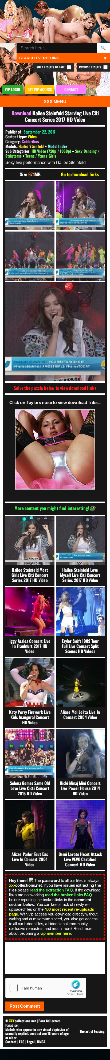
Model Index (58, 146)
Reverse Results (90, 67)
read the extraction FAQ (51, 890)
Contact (11, 1041)
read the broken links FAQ (68, 895)
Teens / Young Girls (40, 156)
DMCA (41, 1041)
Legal (31, 1041)
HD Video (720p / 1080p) (52, 151)
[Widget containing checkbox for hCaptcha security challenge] (45, 988)
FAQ (22, 1041)
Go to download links (80, 174)
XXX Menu (55, 101)
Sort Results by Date (51, 67)
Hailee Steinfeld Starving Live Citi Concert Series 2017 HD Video (62, 116)
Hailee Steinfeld (31, 146)
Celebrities (30, 141)
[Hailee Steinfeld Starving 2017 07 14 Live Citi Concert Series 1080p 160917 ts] (29, 205)
